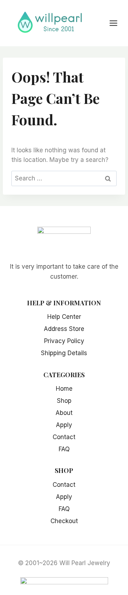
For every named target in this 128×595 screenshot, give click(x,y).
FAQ (64, 449)
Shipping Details (64, 353)
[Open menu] (117, 23)
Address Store (64, 328)
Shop (64, 400)
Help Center (64, 316)
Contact (64, 437)
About (64, 412)
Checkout (64, 521)
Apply (64, 424)
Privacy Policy (64, 340)
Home (64, 388)
